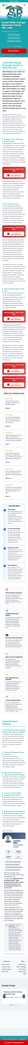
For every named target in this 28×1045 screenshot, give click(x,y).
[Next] (24, 996)
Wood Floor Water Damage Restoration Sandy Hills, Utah (21, 968)
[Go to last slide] (4, 996)
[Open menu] (24, 5)
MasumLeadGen (9, 997)
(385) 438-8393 (14, 1)
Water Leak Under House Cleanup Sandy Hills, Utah (6, 966)
